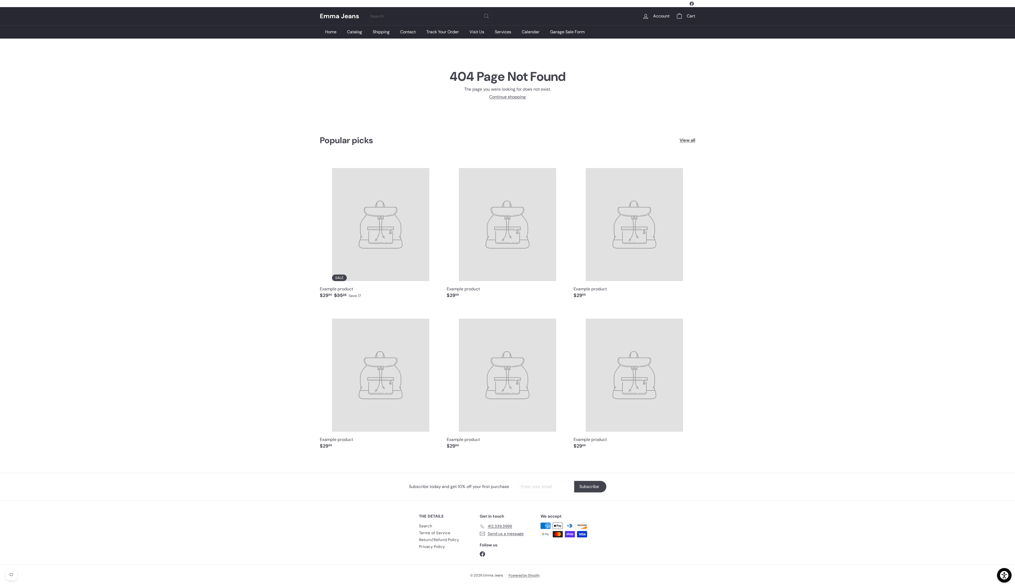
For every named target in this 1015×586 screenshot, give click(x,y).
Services (503, 32)
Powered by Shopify (524, 575)
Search (425, 526)
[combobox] (430, 16)
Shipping (381, 32)
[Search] (486, 16)
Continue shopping (507, 97)
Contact (408, 32)
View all (687, 140)
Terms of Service (434, 533)
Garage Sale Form (567, 32)
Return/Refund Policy (439, 539)
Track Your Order (442, 32)
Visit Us (476, 32)
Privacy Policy (432, 546)
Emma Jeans (339, 16)
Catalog (354, 32)
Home (330, 32)
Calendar (530, 32)
